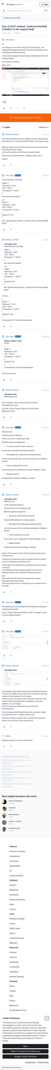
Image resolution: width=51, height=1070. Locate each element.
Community (14, 967)
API (4, 102)
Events (12, 923)
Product (12, 885)
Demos (12, 933)
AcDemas (12, 807)
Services (13, 957)
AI (10, 870)
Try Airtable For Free (17, 1010)
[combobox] (25, 10)
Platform (13, 846)
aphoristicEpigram (15, 801)
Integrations (14, 856)
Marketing (13, 890)
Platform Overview (17, 851)
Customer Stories (16, 938)
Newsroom (14, 1005)
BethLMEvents (14, 814)
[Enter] (4, 10)
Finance (12, 909)
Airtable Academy (16, 918)
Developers (14, 962)
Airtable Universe (16, 976)
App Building (14, 866)
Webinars (13, 943)
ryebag (7, 736)
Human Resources (17, 899)
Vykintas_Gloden (15, 821)
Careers (12, 991)
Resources (13, 947)
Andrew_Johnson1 (12, 134)
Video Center (14, 928)
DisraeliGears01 (15, 828)
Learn (11, 914)
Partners (13, 952)
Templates (13, 971)
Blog (11, 995)
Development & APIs (12, 18)
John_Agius (9, 40)
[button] (2, 4)
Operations (14, 894)
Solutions (13, 880)
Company (13, 981)
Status (12, 1000)
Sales (11, 904)
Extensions (14, 861)
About (12, 986)
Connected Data (16, 875)
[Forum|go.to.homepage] (14, 4)
